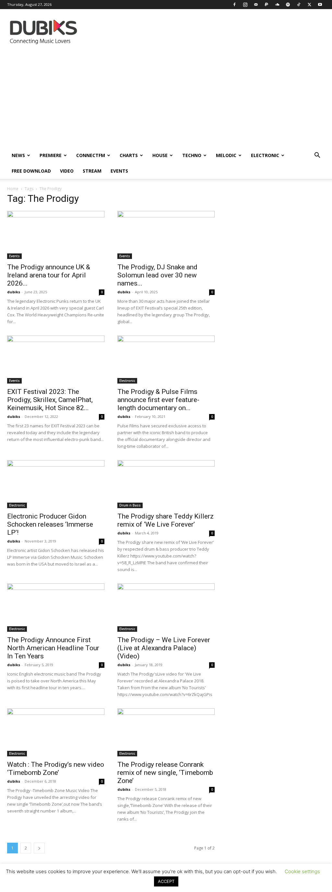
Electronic (265, 155)
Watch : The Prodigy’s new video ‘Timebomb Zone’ (55, 768)
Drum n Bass (130, 505)
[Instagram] (245, 4)
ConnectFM (90, 155)
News (18, 155)
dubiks (13, 291)
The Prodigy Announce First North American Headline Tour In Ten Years (53, 648)
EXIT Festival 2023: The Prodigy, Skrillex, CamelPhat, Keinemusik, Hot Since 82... (50, 400)
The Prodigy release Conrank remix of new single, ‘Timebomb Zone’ (165, 773)
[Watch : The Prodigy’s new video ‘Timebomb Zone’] (55, 732)
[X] (309, 4)
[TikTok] (298, 4)
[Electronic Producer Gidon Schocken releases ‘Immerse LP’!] (55, 484)
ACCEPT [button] (166, 881)
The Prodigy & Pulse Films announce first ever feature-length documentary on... (158, 400)
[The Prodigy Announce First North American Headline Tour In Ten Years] (55, 607)
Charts (129, 155)
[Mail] (256, 4)
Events (119, 171)
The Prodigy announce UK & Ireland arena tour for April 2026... (48, 275)
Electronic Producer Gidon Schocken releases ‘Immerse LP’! (50, 524)
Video (67, 171)
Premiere (51, 155)
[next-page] (39, 848)
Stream (92, 171)
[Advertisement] (166, 99)
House (160, 155)
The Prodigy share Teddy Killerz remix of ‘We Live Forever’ (165, 520)
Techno (191, 155)
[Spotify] (288, 4)
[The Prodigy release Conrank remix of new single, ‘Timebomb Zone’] (166, 732)
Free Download (31, 171)
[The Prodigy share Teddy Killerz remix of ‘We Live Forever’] (166, 484)
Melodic (226, 155)
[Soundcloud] (277, 4)
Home (12, 188)
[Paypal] (266, 4)
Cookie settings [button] (302, 871)
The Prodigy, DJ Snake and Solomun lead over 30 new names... (157, 275)
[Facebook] (234, 4)
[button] (317, 156)
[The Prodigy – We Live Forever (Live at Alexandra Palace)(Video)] (166, 607)
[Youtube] (320, 4)
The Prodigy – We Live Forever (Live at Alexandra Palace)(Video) (163, 648)
